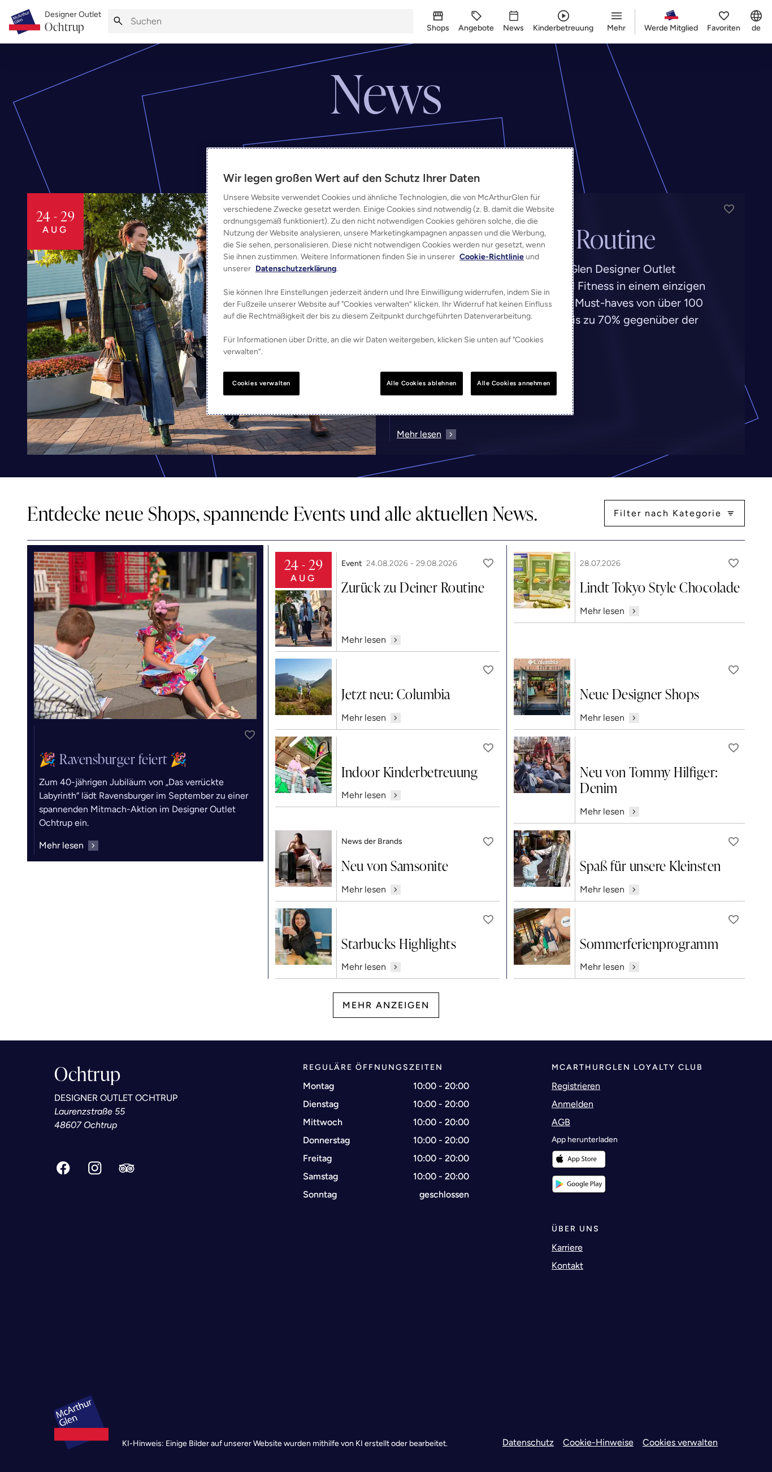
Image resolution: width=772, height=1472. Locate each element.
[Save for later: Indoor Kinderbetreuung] (488, 748)
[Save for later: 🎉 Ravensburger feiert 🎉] (250, 735)
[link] (73, 22)
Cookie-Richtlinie (491, 257)
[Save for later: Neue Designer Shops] (733, 670)
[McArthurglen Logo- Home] (24, 21)
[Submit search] (118, 21)
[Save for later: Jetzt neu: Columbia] (488, 670)
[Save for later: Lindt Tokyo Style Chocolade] (733, 563)
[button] (729, 209)
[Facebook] (63, 1168)
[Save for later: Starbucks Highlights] (488, 919)
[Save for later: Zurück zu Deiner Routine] (488, 563)
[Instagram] (95, 1168)
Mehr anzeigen (386, 1005)
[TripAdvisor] (127, 1168)
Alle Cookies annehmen (513, 383)
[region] (390, 281)
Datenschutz (528, 1442)
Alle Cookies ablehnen (422, 383)
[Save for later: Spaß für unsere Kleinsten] (733, 841)
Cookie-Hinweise (598, 1442)
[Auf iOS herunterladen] (579, 1159)
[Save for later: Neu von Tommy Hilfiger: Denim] (733, 748)
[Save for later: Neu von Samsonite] (488, 841)
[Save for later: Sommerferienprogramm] (733, 919)
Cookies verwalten (680, 1442)
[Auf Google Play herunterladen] (579, 1184)
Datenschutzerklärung (295, 268)
